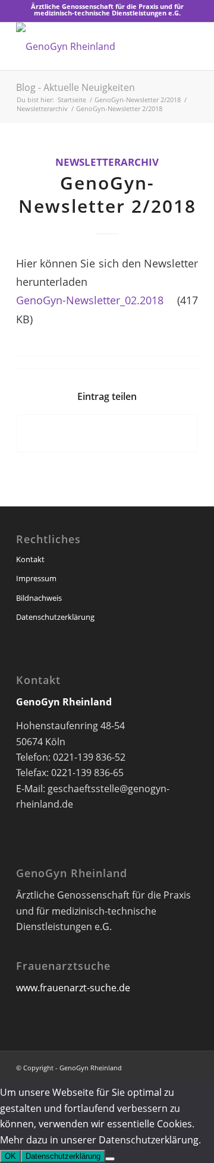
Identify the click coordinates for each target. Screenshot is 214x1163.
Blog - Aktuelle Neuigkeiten (75, 87)
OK (10, 1156)
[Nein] (110, 1159)
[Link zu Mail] (189, 1066)
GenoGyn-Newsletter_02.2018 (89, 299)
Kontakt (30, 559)
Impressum (36, 578)
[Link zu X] (171, 1066)
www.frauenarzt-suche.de (73, 987)
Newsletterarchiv (107, 162)
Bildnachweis (39, 597)
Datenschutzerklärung (55, 617)
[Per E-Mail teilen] (107, 433)
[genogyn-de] (89, 46)
